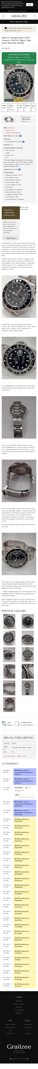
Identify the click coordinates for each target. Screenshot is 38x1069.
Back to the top (19, 1059)
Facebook (27, 1027)
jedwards (18, 973)
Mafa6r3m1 (19, 788)
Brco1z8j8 (18, 933)
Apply (29, 4)
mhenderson (19, 880)
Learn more (10, 238)
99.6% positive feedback (13, 133)
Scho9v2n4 (18, 913)
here (19, 30)
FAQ (10, 1030)
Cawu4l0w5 (18, 926)
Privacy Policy (10, 1024)
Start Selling (19, 1010)
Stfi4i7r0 (18, 774)
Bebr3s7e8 (18, 940)
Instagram (28, 1024)
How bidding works (9, 756)
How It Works (19, 1004)
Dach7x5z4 (18, 806)
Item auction (23, 756)
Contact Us (10, 1033)
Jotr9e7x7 (18, 953)
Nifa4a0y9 (18, 946)
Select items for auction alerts (17, 11)
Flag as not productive (26, 797)
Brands (19, 1007)
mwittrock (18, 986)
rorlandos (18, 959)
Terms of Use (10, 1027)
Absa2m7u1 (11, 128)
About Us (19, 1001)
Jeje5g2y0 (18, 893)
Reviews (19, 1013)
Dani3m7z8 (18, 814)
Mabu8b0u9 (18, 861)
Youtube (28, 1033)
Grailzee (19, 16)
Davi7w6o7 (18, 966)
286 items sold (10, 130)
